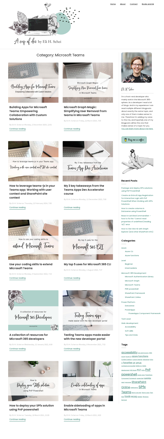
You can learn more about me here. (137, 128)
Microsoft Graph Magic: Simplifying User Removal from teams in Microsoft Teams (85, 111)
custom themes (137, 360)
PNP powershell (131, 289)
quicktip (147, 378)
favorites (127, 362)
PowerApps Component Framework (144, 313)
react (123, 382)
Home (113, 4)
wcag (134, 396)
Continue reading (17, 128)
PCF (139, 370)
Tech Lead (126, 319)
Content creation (126, 360)
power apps (141, 375)
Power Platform (128, 302)
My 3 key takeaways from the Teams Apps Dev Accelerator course (84, 190)
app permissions (143, 353)
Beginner (129, 264)
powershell (140, 378)
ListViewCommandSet (128, 366)
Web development (129, 323)
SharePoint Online (133, 297)
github (139, 362)
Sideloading (134, 388)
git (134, 362)
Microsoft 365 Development (133, 273)
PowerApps (130, 309)
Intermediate (131, 268)
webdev (139, 397)
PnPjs (143, 370)
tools (128, 396)
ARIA (150, 353)
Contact (134, 4)
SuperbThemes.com (100, 435)
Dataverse (129, 305)
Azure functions (132, 255)
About (123, 4)
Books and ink (148, 4)
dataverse (146, 360)
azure (123, 357)
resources (128, 382)
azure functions (140, 356)
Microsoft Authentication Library (139, 276)
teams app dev (136, 393)
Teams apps (146, 393)
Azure (123, 248)
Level (123, 260)
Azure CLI (129, 251)
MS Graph (133, 370)
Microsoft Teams (132, 285)
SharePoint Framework (135, 293)
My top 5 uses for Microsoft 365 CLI (87, 264)
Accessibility (130, 327)
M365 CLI (139, 366)
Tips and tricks (131, 335)
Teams (126, 392)
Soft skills (129, 331)
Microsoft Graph (132, 280)
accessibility (129, 352)
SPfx (142, 386)
